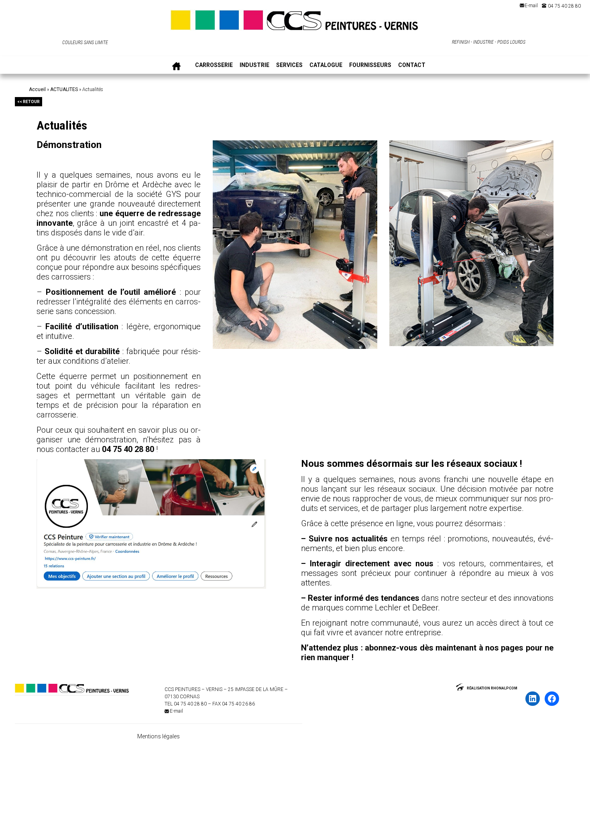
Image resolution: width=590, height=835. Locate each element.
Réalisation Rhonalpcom (492, 688)
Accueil (37, 89)
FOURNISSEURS (370, 65)
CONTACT (411, 65)
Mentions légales (158, 736)
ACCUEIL (176, 65)
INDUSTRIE (254, 65)
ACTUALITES (64, 89)
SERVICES (289, 65)
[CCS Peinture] (295, 23)
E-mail (531, 5)
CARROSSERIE (214, 65)
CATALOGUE (325, 65)
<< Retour (28, 101)
